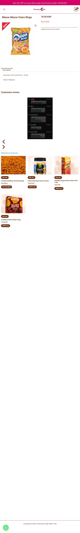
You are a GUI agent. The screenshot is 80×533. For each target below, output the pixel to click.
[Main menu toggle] (4, 9)
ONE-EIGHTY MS (51, 524)
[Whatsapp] (6, 527)
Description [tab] (7, 70)
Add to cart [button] (32, 187)
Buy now (4, 177)
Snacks (57, 29)
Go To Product (6, 187)
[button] (36, 26)
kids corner (51, 29)
